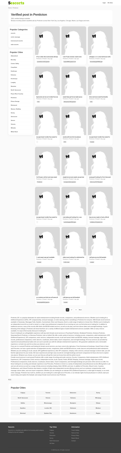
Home (10, 8)
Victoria (13, 124)
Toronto (48, 392)
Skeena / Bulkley (16, 109)
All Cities (52, 443)
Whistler (13, 128)
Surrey (13, 112)
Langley (13, 82)
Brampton (73, 403)
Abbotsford (14, 56)
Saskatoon (73, 413)
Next (80, 309)
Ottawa (98, 403)
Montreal (23, 413)
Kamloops (14, 71)
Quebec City (48, 413)
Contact (73, 440)
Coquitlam (14, 67)
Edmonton (73, 392)
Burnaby (13, 59)
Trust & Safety (75, 430)
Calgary (23, 392)
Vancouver (14, 116)
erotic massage (15, 37)
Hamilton (23, 408)
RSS (9, 379)
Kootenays (14, 78)
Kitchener (73, 408)
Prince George (15, 101)
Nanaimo (13, 86)
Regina (98, 413)
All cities (110, 2)
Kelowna (13, 75)
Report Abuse (75, 438)
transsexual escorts (17, 40)
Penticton (14, 97)
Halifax (23, 403)
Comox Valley (15, 63)
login (104, 2)
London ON (47, 408)
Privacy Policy (75, 435)
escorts (13, 33)
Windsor (98, 408)
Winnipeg (98, 398)
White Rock (14, 131)
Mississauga (48, 403)
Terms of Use (75, 433)
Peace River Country (17, 94)
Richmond (14, 105)
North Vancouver (16, 90)
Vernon (13, 120)
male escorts (15, 44)
